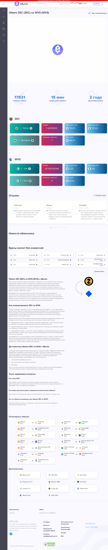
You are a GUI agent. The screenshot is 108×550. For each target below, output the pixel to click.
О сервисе (46, 522)
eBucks (88, 527)
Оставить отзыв (100, 195)
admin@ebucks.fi (41, 3)
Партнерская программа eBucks (49, 530)
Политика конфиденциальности (49, 535)
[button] (57, 50)
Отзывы (63, 533)
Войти (98, 3)
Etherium (12, 513)
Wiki (62, 536)
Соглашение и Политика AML (65, 528)
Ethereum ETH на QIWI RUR (47, 513)
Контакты (46, 525)
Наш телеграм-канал (99, 13)
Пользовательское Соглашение (67, 523)
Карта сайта (94, 527)
